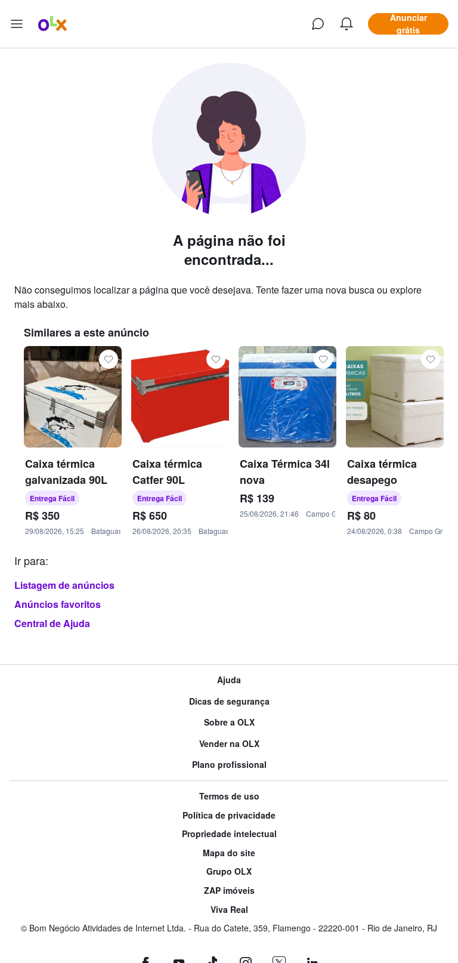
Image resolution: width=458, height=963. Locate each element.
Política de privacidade (229, 815)
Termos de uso (229, 796)
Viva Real (229, 909)
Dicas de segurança (229, 701)
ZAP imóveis (229, 890)
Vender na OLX (229, 743)
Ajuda (229, 680)
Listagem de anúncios (64, 585)
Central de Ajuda (52, 623)
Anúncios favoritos (57, 604)
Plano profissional (229, 764)
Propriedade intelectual (229, 833)
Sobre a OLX (229, 722)
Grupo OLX (229, 871)
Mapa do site (229, 853)
